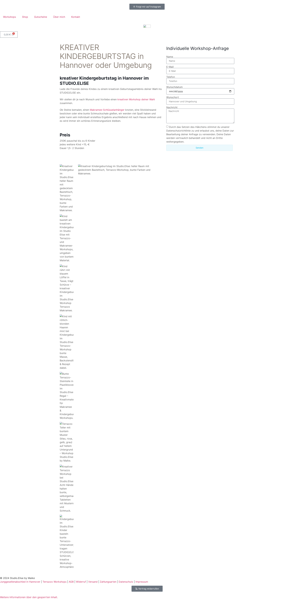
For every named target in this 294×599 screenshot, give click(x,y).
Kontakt (75, 16)
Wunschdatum (174, 87)
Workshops (9, 16)
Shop (25, 16)
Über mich (59, 16)
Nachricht (171, 107)
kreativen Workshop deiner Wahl (136, 99)
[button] (29, 597)
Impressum (142, 581)
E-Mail (170, 67)
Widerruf (81, 581)
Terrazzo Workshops (54, 581)
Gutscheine (40, 16)
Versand (93, 581)
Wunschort (172, 97)
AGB (71, 581)
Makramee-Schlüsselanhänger (107, 109)
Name (169, 56)
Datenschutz (126, 581)
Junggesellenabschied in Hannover (20, 581)
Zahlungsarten (108, 581)
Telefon (170, 77)
